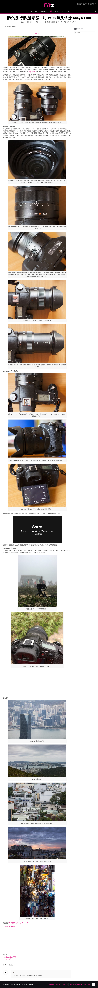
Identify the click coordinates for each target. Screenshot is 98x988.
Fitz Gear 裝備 (7, 959)
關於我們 (58, 984)
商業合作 (93, 4)
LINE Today (86, 984)
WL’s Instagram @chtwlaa (10, 926)
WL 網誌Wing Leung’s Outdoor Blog (19, 923)
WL (6, 27)
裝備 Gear (38, 22)
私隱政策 (65, 984)
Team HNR (72, 984)
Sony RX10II (31, 72)
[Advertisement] (37, 684)
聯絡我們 (79, 4)
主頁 (22, 22)
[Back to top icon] (93, 984)
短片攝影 (86, 4)
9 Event (79, 984)
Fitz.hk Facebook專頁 (9, 957)
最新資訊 (29, 22)
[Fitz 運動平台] (49, 4)
